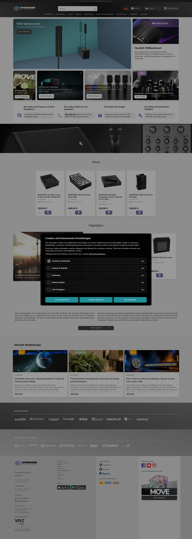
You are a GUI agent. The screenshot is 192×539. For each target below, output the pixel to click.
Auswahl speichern (96, 300)
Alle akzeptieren (130, 300)
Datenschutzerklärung (97, 254)
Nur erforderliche (62, 300)
